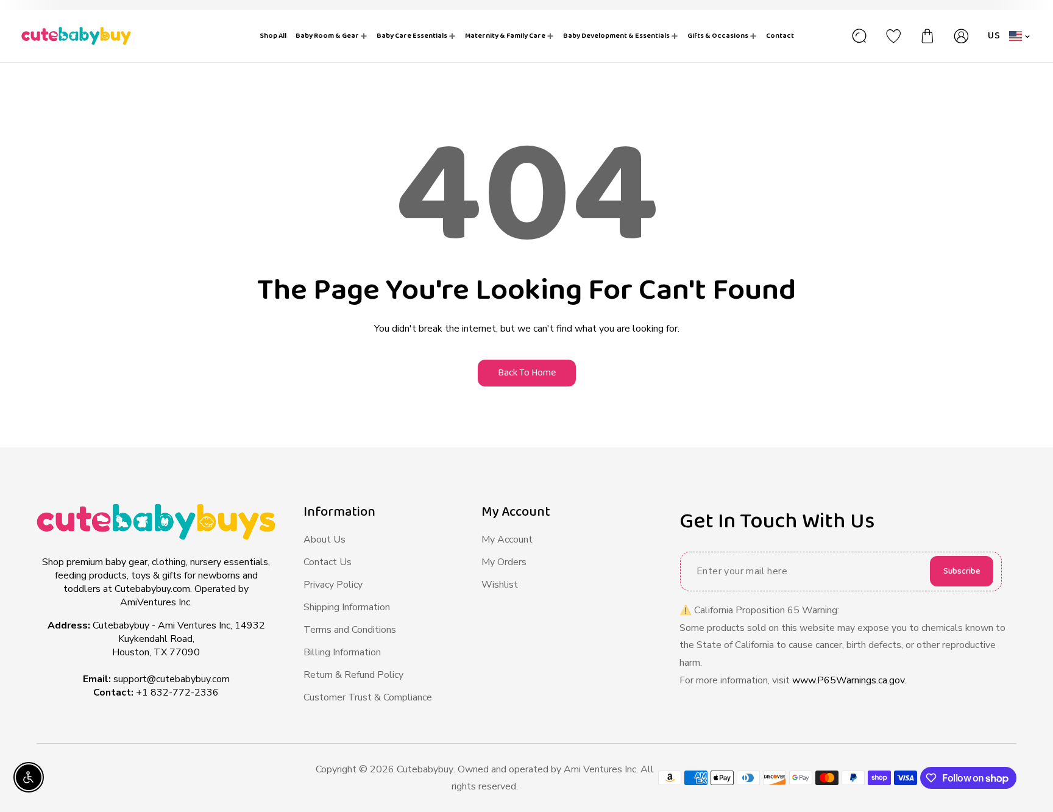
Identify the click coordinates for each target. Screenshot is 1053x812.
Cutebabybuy (425, 769)
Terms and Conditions (349, 629)
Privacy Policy (333, 584)
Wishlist (499, 584)
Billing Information (342, 652)
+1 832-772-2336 (177, 692)
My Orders (503, 562)
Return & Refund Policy (353, 675)
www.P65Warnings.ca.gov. (849, 680)
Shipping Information (346, 607)
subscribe (961, 571)
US (994, 35)
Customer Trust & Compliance (367, 697)
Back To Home (527, 372)
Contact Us (327, 562)
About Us (324, 539)
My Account (507, 539)
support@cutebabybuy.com (171, 679)
